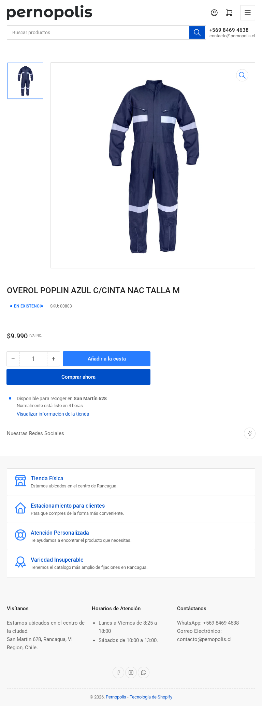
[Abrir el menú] (247, 12)
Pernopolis (116, 697)
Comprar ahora (78, 377)
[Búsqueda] (197, 32)
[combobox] (106, 32)
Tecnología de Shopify (151, 697)
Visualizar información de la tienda (53, 414)
